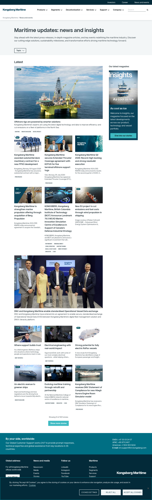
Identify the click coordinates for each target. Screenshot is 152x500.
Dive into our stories (123, 135)
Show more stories (58, 423)
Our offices (13, 477)
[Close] (148, 488)
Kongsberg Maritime (10, 18)
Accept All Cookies (132, 492)
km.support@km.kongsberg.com (132, 448)
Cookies (32, 485)
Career (125, 2)
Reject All (111, 492)
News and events (142, 2)
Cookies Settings (89, 492)
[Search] (147, 10)
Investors (111, 2)
